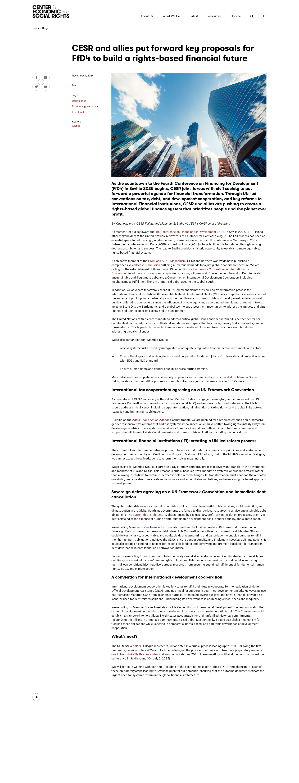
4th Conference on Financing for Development (185, 231)
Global (76, 125)
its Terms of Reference (228, 403)
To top (36, 697)
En (264, 16)
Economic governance (85, 106)
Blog (45, 28)
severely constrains (153, 506)
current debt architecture (149, 514)
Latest (193, 16)
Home (36, 28)
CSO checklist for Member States (235, 377)
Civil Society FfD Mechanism (167, 260)
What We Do (171, 16)
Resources (214, 16)
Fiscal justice (79, 111)
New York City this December (139, 654)
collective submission (146, 265)
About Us (147, 16)
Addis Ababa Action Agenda (151, 419)
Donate (236, 16)
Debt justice (79, 100)
